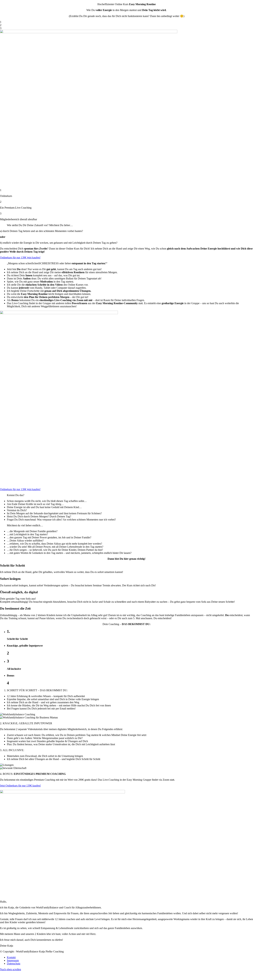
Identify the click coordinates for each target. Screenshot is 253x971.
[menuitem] (130, 957)
